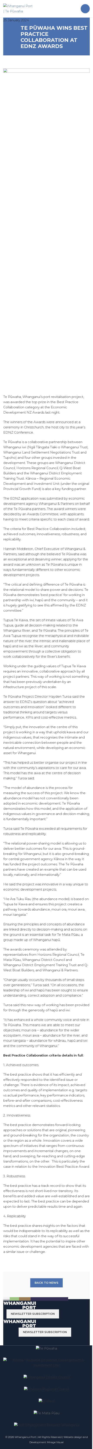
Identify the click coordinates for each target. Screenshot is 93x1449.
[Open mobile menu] (85, 8)
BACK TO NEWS (46, 1282)
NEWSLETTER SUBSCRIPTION (33, 1313)
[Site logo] (18, 8)
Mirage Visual (55, 1442)
